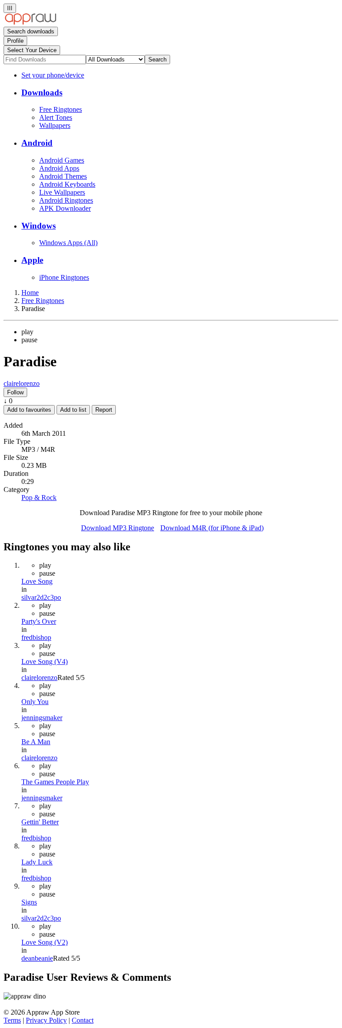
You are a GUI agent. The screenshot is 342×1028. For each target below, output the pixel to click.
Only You (35, 701)
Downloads (41, 92)
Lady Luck (37, 862)
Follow (15, 392)
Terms (12, 1020)
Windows (38, 225)
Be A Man (35, 741)
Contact (83, 1020)
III (9, 8)
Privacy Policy (46, 1020)
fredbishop (36, 637)
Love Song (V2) (44, 942)
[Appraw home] (30, 22)
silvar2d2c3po (41, 597)
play (27, 332)
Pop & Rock (39, 497)
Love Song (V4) (44, 661)
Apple (32, 260)
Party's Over (38, 621)
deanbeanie (37, 958)
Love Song (37, 581)
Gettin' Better (40, 822)
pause (29, 340)
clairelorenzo (22, 383)
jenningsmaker (41, 717)
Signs (29, 902)
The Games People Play (55, 782)
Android (37, 142)
